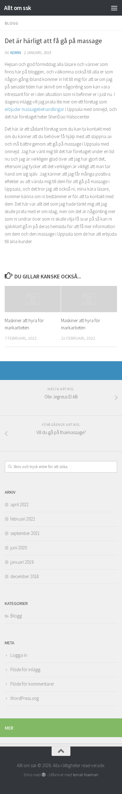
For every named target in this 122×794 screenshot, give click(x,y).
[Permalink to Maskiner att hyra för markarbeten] (33, 299)
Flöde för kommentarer (32, 684)
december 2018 (24, 576)
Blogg (11, 23)
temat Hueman (85, 774)
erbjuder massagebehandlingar (34, 109)
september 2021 (25, 533)
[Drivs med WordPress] (44, 775)
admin (15, 52)
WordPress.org (24, 698)
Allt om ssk (17, 8)
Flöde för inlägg (25, 669)
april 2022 (19, 504)
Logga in (18, 655)
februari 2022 (22, 519)
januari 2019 (21, 562)
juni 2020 (18, 548)
